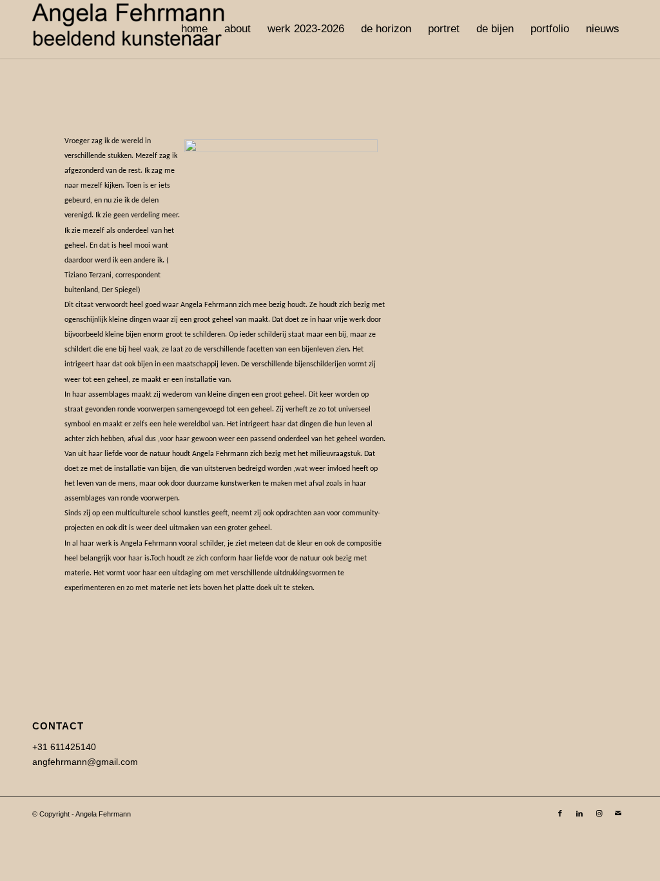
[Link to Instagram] (598, 813)
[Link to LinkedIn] (579, 813)
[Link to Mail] (618, 813)
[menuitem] (194, 29)
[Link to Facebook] (560, 813)
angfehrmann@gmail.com (85, 762)
